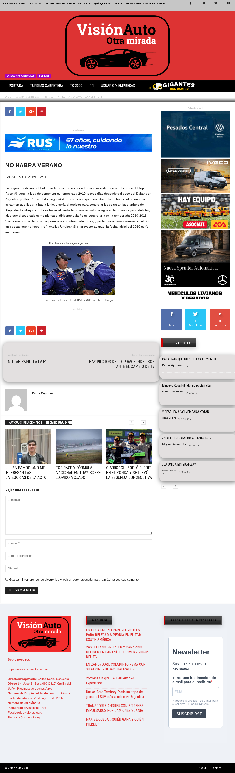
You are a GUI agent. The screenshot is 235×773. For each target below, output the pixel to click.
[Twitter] (213, 5)
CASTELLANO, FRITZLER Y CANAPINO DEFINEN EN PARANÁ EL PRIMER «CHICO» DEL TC (117, 652)
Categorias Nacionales (20, 3)
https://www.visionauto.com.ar (28, 669)
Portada (16, 85)
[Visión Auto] (117, 45)
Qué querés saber (106, 3)
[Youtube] (225, 5)
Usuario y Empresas (118, 85)
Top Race (44, 75)
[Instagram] (200, 5)
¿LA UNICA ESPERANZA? (179, 465)
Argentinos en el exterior (145, 3)
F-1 (91, 85)
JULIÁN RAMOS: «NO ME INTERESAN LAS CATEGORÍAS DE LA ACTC (25, 472)
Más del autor (59, 422)
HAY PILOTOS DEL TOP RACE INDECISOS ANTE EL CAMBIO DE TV (122, 364)
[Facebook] (187, 5)
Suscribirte (220, 310)
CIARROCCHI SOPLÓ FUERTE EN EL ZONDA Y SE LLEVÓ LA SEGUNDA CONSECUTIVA (129, 472)
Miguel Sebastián (174, 444)
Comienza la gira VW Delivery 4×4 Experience (110, 680)
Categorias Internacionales (66, 3)
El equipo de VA (172, 391)
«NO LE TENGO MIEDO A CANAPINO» (186, 438)
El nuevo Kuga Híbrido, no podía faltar (186, 385)
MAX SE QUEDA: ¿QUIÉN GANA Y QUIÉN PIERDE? (115, 721)
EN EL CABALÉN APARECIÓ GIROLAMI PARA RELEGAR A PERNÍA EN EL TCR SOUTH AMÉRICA (113, 635)
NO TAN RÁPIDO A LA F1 (27, 361)
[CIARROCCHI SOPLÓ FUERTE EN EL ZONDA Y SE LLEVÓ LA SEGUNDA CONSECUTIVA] (129, 446)
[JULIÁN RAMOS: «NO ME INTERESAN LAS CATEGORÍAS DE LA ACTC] (28, 446)
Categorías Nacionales (20, 75)
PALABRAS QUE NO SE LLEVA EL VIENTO (189, 359)
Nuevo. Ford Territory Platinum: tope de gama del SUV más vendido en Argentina (115, 694)
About (202, 768)
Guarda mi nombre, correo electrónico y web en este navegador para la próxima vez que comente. (74, 579)
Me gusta (172, 310)
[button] (227, 86)
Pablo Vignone (19, 96)
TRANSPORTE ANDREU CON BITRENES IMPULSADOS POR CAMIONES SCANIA (114, 708)
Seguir (196, 310)
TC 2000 (76, 85)
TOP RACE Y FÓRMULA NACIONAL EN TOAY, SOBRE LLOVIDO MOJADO (78, 472)
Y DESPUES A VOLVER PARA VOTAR (185, 412)
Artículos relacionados (25, 422)
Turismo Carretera (46, 85)
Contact (216, 768)
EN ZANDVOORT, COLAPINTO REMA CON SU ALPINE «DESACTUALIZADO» (115, 666)
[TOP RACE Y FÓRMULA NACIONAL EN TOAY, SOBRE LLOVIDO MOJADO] (79, 446)
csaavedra (169, 417)
